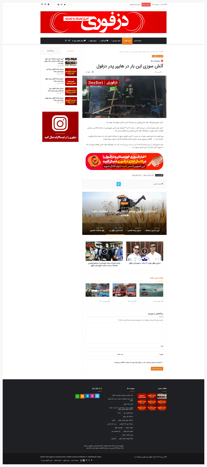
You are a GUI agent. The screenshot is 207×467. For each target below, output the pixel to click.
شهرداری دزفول (119, 427)
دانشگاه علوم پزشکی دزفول (125, 420)
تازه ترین (70, 51)
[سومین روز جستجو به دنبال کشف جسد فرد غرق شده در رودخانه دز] (151, 290)
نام (161, 346)
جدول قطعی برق (128, 413)
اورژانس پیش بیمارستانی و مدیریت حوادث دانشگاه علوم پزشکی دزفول (121, 408)
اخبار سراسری (116, 41)
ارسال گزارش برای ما (78, 41)
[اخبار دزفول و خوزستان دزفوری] (124, 161)
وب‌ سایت (120, 354)
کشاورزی (113, 438)
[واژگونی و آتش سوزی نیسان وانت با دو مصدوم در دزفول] (97, 290)
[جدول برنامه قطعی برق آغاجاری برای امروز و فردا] (162, 408)
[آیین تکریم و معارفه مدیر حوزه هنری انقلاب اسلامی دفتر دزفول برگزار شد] (71, 62)
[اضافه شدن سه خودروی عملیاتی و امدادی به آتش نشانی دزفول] (124, 290)
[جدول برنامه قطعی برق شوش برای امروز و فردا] (142, 408)
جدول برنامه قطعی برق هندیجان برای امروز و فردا (56, 89)
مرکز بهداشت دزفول (127, 435)
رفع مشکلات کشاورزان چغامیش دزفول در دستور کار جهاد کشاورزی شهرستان (124, 213)
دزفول (113, 420)
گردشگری (104, 41)
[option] (124, 213)
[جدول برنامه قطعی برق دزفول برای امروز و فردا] (71, 82)
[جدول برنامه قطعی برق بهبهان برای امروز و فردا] (71, 101)
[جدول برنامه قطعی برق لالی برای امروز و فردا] (71, 72)
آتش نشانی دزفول (136, 175)
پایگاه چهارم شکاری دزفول (126, 438)
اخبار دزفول (128, 41)
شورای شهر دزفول (128, 431)
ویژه (154, 56)
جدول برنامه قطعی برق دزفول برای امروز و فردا (127, 5)
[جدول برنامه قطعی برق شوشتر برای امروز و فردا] (152, 408)
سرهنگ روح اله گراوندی (126, 424)
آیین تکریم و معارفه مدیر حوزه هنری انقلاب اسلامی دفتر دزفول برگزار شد (54, 61)
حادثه (119, 413)
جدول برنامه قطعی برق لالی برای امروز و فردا (55, 70)
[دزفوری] (103, 22)
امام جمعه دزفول (128, 404)
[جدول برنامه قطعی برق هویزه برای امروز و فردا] (142, 402)
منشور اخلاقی (58, 460)
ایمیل (161, 354)
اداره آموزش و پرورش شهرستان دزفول (122, 395)
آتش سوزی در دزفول (148, 175)
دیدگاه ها (50, 51)
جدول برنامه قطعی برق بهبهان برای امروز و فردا (54, 99)
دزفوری (144, 457)
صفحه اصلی (137, 41)
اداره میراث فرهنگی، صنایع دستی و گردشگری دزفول (120, 399)
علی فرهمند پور (116, 431)
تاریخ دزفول (93, 41)
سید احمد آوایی (112, 424)
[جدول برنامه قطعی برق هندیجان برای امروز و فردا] (71, 91)
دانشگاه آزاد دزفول (128, 416)
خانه (160, 52)
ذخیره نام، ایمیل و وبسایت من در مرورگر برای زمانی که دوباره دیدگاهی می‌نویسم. (137, 362)
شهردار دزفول (129, 427)
